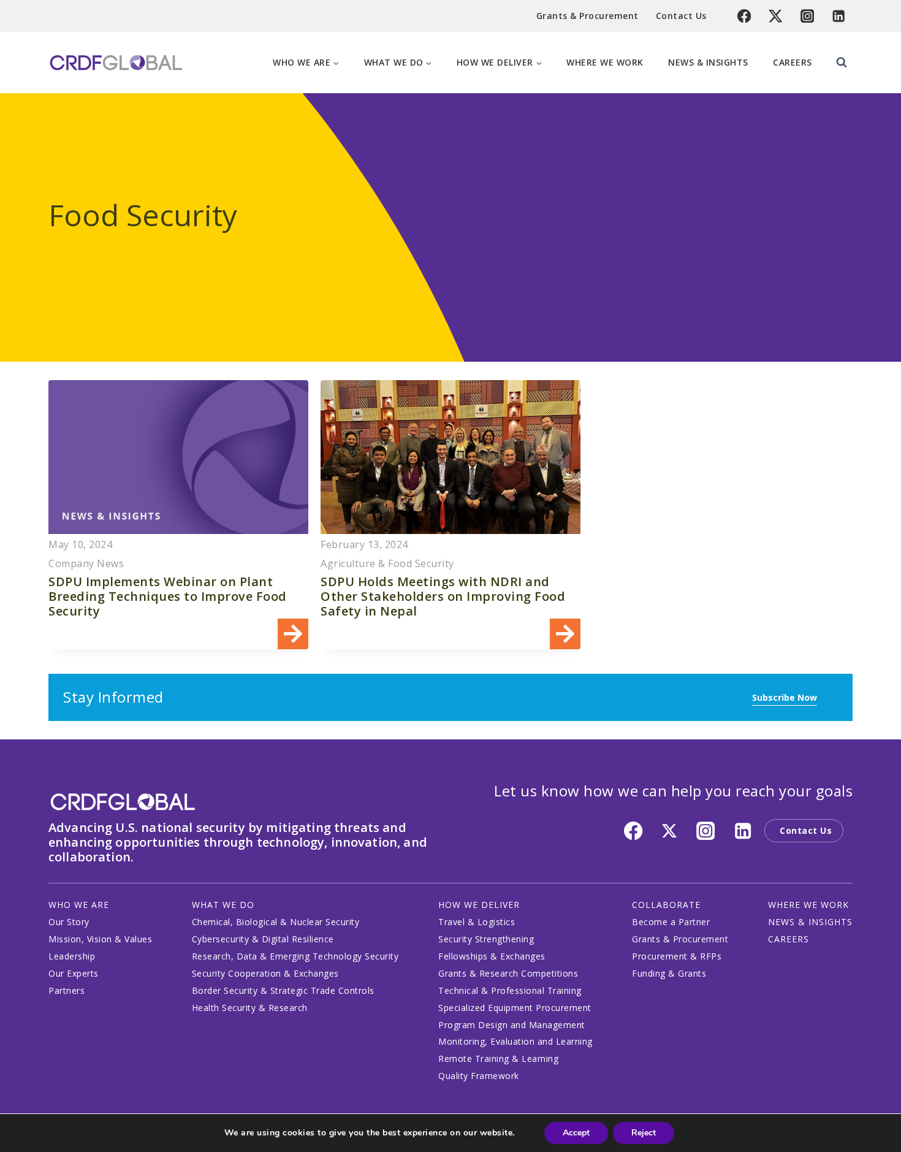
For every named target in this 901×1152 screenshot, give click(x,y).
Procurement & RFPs (676, 956)
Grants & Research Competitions (508, 973)
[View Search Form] (842, 62)
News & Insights (708, 62)
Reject (643, 1133)
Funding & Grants (669, 973)
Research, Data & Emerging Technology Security (295, 956)
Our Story (68, 922)
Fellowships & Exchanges (492, 956)
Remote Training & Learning (498, 1058)
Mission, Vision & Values (100, 939)
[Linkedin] (839, 16)
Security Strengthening (486, 939)
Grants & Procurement (587, 15)
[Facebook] (744, 16)
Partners (66, 990)
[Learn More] (178, 514)
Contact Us (681, 15)
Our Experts (73, 973)
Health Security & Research (250, 1007)
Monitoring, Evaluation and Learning (515, 1041)
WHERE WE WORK (808, 904)
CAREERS (788, 939)
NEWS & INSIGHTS (810, 922)
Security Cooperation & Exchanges (265, 973)
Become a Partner (671, 922)
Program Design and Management (511, 1025)
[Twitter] (775, 16)
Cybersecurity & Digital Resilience (263, 939)
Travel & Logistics (476, 922)
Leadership (71, 956)
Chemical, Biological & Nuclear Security (276, 922)
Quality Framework (478, 1075)
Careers (792, 62)
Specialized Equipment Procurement (514, 1007)
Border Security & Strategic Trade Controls (283, 990)
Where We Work (605, 62)
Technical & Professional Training (510, 990)
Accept (576, 1133)
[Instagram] (807, 16)
